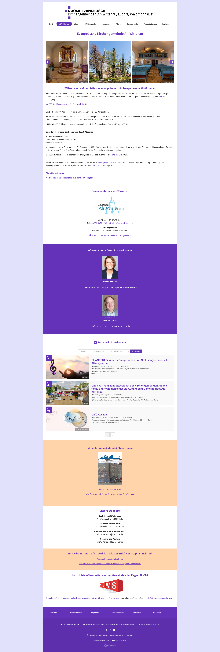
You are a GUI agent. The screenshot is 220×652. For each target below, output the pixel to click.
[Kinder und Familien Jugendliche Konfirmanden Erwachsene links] (111, 24)
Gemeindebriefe (118, 612)
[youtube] (113, 630)
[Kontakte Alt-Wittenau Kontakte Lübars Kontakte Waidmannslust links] (170, 24)
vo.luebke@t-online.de (120, 326)
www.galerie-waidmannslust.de (111, 162)
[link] (51, 24)
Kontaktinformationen (117, 635)
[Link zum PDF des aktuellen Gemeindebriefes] (110, 468)
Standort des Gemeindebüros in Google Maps (110, 235)
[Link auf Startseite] (110, 12)
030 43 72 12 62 (100, 223)
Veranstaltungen (150, 24)
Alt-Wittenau (64, 24)
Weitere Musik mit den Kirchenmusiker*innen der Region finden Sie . (110, 563)
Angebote (107, 24)
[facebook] (106, 630)
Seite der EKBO (117, 154)
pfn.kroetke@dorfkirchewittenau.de (120, 287)
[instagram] (110, 630)
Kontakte (166, 24)
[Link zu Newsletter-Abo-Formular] (110, 586)
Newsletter (137, 612)
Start (51, 24)
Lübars (76, 24)
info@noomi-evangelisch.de (160, 598)
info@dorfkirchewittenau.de (121, 223)
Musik (118, 24)
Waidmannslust (91, 24)
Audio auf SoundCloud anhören (110, 559)
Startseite (53, 612)
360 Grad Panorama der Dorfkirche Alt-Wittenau (68, 104)
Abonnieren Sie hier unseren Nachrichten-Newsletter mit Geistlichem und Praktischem (83, 598)
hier (160, 96)
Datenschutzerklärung (101, 640)
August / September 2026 (110, 489)
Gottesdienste (132, 24)
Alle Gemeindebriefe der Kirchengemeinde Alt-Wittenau (110, 494)
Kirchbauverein (99, 165)
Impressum (129, 635)
